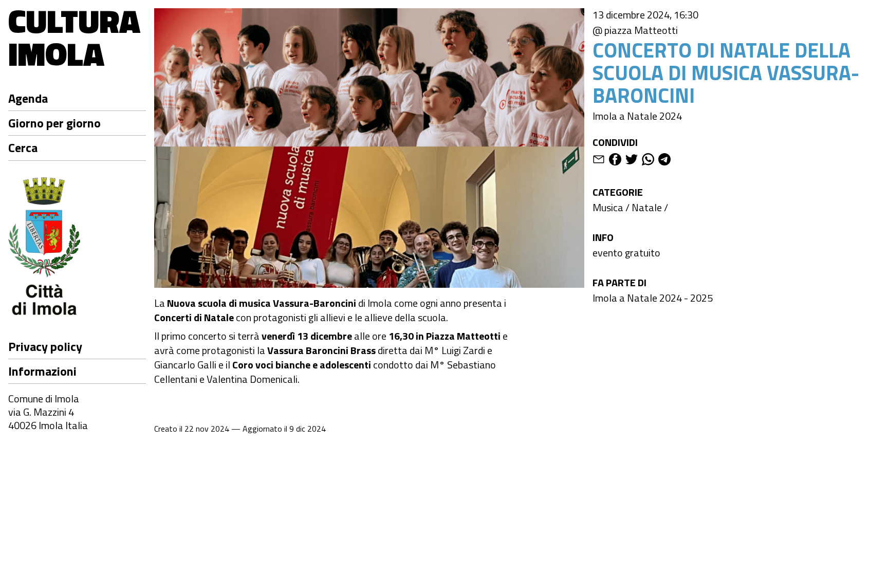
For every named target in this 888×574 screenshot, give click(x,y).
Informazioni (42, 371)
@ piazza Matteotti (635, 30)
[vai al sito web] (77, 247)
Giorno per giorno (54, 123)
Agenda (28, 98)
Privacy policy (45, 346)
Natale (647, 207)
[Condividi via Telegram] (664, 161)
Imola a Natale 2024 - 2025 (653, 298)
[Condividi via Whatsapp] (648, 161)
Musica (608, 207)
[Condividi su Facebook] (615, 161)
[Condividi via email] (599, 161)
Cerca (23, 147)
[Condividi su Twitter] (631, 161)
